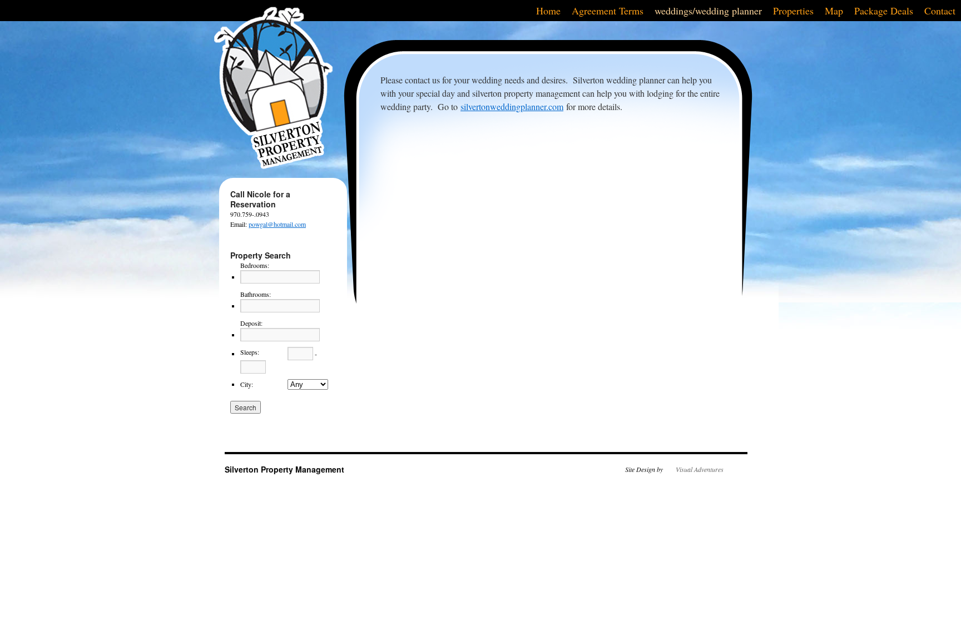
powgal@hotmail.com (277, 224)
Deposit (251, 323)
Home (548, 10)
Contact (939, 10)
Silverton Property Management (284, 469)
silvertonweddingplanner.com (511, 106)
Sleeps (249, 351)
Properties (793, 10)
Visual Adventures (700, 469)
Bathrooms (255, 294)
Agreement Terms (607, 10)
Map (834, 10)
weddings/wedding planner (708, 10)
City (246, 384)
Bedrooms (254, 265)
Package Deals (883, 10)
